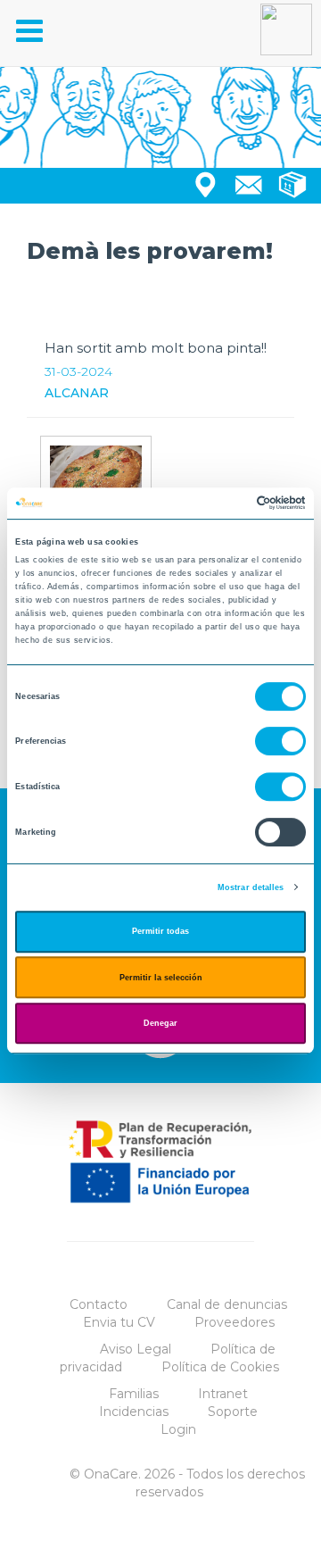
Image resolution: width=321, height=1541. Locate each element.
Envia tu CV (119, 1322)
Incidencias (134, 1412)
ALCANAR (77, 393)
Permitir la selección (160, 977)
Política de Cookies (220, 1367)
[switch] (280, 742)
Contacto (99, 1304)
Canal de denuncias (227, 1304)
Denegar (160, 1023)
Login (178, 1429)
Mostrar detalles (251, 887)
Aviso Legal (135, 1349)
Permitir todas (160, 931)
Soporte (233, 1412)
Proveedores (234, 1322)
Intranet (223, 1394)
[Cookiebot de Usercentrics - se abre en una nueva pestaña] (230, 503)
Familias (134, 1394)
